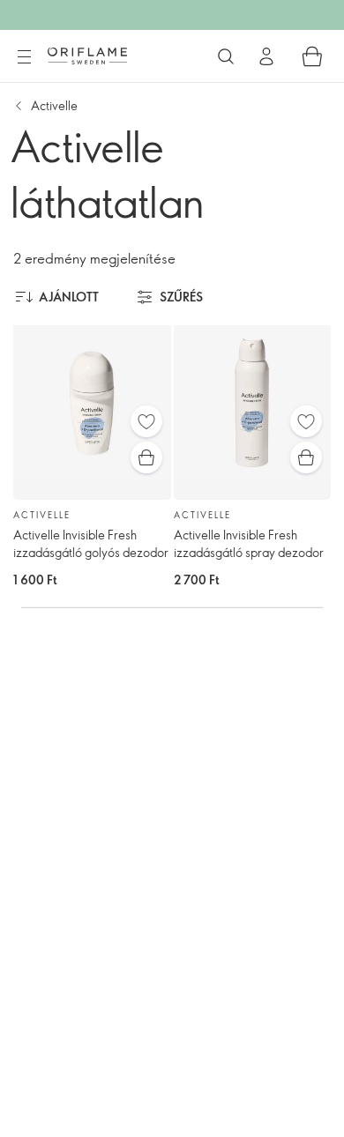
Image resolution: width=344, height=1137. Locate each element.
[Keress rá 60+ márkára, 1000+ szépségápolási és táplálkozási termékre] (226, 56)
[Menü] (23, 57)
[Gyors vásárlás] (146, 457)
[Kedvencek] (146, 421)
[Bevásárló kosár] (312, 56)
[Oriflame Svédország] (87, 55)
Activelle (54, 105)
